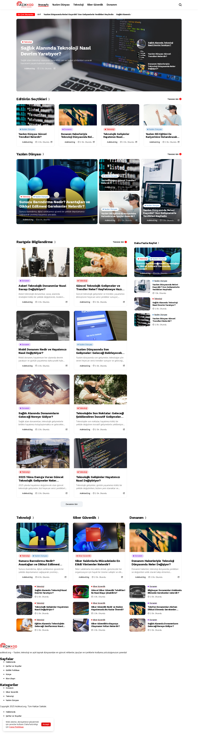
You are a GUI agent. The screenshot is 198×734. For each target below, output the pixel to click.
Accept (46, 724)
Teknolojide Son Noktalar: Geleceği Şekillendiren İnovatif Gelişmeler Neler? (100, 414)
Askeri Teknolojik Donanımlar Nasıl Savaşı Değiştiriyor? (42, 287)
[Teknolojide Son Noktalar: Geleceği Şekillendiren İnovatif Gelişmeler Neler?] (100, 389)
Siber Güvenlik (12, 692)
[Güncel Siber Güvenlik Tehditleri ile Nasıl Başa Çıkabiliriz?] (81, 591)
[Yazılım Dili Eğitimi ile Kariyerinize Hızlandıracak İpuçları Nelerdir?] (163, 115)
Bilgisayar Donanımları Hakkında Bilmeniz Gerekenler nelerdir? (165, 591)
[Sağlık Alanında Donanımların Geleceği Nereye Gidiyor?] (43, 389)
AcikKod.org (29, 68)
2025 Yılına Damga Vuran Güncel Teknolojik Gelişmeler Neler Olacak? (41, 478)
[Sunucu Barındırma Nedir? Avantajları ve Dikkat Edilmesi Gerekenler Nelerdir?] (57, 191)
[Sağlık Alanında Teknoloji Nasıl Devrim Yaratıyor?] (142, 303)
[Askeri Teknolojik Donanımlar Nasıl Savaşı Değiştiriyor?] (43, 262)
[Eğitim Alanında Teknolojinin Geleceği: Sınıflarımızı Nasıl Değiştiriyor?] (24, 625)
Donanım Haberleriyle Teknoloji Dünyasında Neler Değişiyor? (77, 136)
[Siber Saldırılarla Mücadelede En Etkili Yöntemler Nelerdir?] (99, 537)
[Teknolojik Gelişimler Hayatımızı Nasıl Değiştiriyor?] (120, 115)
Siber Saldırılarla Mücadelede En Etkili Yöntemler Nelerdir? (97, 562)
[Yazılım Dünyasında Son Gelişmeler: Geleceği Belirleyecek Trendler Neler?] (100, 326)
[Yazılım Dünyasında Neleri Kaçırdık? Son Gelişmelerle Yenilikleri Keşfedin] (161, 191)
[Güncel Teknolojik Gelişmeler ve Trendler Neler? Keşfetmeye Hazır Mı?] (100, 262)
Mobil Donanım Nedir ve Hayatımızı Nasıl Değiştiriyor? (43, 351)
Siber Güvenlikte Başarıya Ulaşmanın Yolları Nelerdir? (105, 625)
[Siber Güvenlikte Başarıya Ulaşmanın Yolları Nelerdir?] (81, 625)
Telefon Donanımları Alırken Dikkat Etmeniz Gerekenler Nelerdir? (162, 608)
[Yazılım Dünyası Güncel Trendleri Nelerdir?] (35, 115)
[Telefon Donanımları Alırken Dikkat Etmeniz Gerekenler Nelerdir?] (137, 608)
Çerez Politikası (16, 727)
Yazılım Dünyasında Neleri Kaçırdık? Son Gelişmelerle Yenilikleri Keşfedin (65, 14)
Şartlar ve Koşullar (14, 666)
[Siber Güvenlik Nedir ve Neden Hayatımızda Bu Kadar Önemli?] (81, 608)
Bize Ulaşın (10, 678)
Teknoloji (10, 696)
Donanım (9, 688)
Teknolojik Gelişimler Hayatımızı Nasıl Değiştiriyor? (116, 136)
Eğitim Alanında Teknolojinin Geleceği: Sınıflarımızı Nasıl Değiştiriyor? (49, 625)
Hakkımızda (10, 662)
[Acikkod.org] (25, 4)
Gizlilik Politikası (12, 670)
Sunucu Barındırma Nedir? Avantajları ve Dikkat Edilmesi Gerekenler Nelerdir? (54, 204)
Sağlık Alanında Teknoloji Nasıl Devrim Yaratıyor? (126, 14)
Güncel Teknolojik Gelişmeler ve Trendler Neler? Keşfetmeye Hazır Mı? (99, 287)
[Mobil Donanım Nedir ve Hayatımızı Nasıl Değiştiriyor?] (43, 326)
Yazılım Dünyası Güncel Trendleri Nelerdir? (33, 135)
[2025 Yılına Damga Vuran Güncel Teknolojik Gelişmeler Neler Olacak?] (43, 453)
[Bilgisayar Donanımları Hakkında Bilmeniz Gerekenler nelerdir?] (137, 591)
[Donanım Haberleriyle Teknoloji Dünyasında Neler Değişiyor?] (78, 115)
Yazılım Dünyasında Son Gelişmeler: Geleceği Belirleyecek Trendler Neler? (99, 351)
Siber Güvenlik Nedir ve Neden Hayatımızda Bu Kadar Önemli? (107, 608)
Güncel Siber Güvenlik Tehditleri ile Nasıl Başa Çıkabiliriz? (108, 591)
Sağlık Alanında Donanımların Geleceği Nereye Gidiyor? (39, 414)
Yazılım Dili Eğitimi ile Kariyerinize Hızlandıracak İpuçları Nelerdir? (161, 136)
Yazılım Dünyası (12, 700)
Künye (8, 674)
